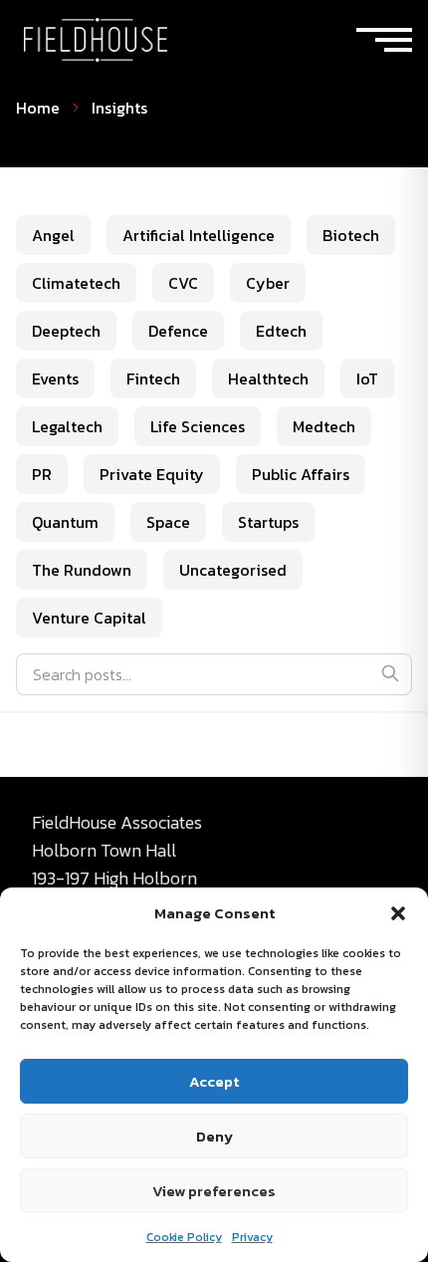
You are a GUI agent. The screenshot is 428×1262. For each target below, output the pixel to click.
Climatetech (76, 283)
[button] (398, 913)
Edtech (281, 331)
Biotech (350, 235)
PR (42, 474)
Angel (53, 235)
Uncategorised (233, 570)
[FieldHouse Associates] (95, 40)
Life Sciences (197, 426)
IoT (367, 378)
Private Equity (152, 474)
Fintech (153, 378)
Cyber (268, 283)
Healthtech (268, 378)
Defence (178, 331)
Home (38, 108)
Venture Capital (89, 618)
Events (55, 378)
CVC (183, 283)
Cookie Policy (184, 1237)
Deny (214, 1136)
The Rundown (81, 570)
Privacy (252, 1237)
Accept (214, 1081)
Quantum (65, 522)
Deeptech (66, 331)
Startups (268, 522)
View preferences (214, 1190)
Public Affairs (300, 474)
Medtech (324, 426)
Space (168, 522)
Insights (119, 108)
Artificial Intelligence (198, 235)
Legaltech (67, 426)
